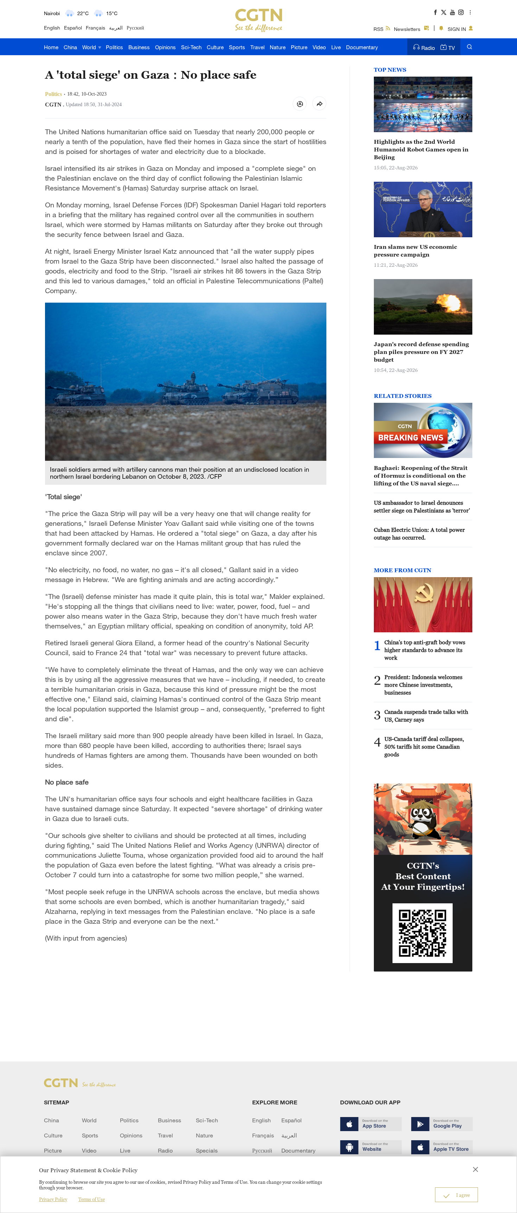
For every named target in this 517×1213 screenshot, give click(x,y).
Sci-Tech (191, 47)
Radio (428, 48)
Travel (257, 47)
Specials (207, 1150)
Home (51, 47)
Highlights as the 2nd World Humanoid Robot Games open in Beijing (421, 149)
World (89, 47)
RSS (378, 29)
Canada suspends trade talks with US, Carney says (426, 716)
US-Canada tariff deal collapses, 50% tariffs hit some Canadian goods (424, 746)
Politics (114, 47)
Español (73, 28)
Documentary (362, 47)
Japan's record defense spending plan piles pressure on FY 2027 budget (421, 352)
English (52, 28)
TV (451, 48)
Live (336, 47)
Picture (299, 47)
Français (95, 28)
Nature (278, 47)
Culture (215, 47)
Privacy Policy (53, 1199)
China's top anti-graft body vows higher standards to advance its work (424, 650)
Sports (237, 47)
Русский (135, 28)
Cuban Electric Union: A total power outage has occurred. (419, 534)
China (70, 47)
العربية (116, 28)
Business (139, 47)
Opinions (165, 47)
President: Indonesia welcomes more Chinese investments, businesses (423, 685)
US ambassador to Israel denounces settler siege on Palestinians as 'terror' (422, 506)
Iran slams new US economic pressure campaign (415, 251)
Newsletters (407, 29)
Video (319, 47)
